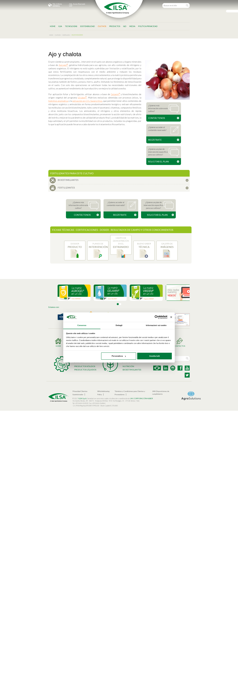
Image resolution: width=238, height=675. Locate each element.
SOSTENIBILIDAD (87, 26)
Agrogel (63, 65)
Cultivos (102, 26)
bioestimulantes (132, 369)
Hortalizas (66, 35)
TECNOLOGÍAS (71, 26)
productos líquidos (85, 369)
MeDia (132, 26)
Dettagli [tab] (119, 325)
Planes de (98, 245)
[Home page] (117, 8)
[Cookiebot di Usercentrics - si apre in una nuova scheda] (156, 317)
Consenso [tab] (81, 325)
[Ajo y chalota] (167, 80)
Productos (114, 26)
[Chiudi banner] (171, 317)
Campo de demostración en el (121, 242)
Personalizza (117, 356)
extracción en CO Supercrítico (87, 101)
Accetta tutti (154, 356)
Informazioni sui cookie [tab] (156, 325)
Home (52, 26)
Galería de (167, 245)
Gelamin (115, 94)
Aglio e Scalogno (77, 35)
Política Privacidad (148, 26)
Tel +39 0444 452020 (80, 403)
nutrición (128, 366)
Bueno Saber (144, 245)
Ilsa (60, 26)
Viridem (82, 97)
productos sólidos (84, 366)
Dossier (75, 245)
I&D (124, 26)
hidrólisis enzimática (58, 101)
